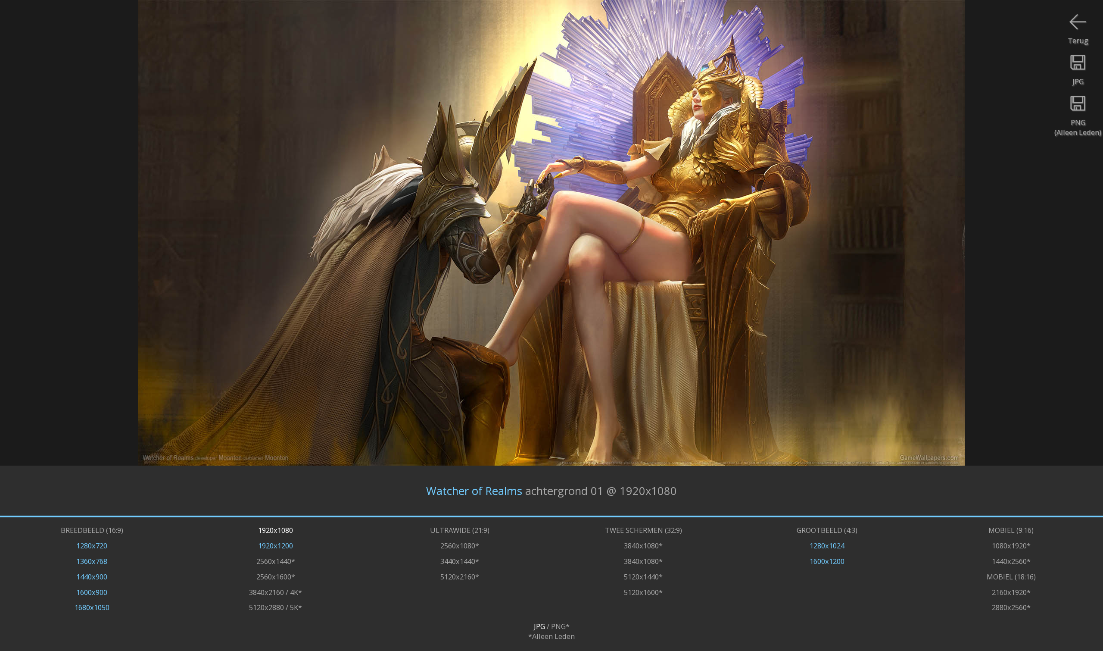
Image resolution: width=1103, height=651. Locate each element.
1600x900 (91, 592)
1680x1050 (92, 607)
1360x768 (91, 561)
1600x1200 (827, 561)
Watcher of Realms (474, 490)
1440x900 (91, 577)
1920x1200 (275, 546)
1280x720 (91, 546)
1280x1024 (827, 546)
